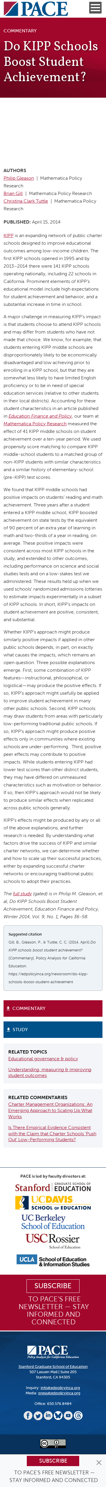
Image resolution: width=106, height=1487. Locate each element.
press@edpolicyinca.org (59, 1393)
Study (20, 1029)
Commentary (28, 1008)
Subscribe (53, 1461)
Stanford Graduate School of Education (53, 1366)
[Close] (99, 1462)
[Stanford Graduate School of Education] (53, 1186)
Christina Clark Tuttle (26, 201)
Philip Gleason (19, 178)
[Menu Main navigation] (95, 8)
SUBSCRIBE (53, 1286)
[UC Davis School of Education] (53, 1202)
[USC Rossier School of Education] (53, 1240)
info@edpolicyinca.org (60, 1388)
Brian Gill (13, 193)
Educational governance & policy (43, 1058)
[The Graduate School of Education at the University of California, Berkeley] (53, 1221)
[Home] (36, 9)
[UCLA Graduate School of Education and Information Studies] (53, 1260)
